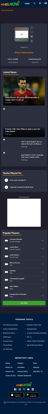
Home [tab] (27, 3)
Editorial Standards (24, 375)
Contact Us (9, 371)
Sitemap (36, 367)
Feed (35, 363)
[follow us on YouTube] (28, 389)
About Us (8, 367)
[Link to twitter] (31, 41)
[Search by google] (34, 3)
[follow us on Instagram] (19, 389)
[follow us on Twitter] (24, 389)
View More (24, 303)
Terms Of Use (10, 375)
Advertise (21, 367)
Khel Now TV (38, 371)
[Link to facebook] (31, 27)
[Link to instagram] (31, 32)
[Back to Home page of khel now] (10, 3)
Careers (20, 363)
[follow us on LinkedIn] (32, 389)
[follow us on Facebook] (15, 389)
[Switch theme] (40, 3)
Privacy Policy (22, 371)
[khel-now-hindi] (45, 3)
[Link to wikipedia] (31, 36)
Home (7, 363)
